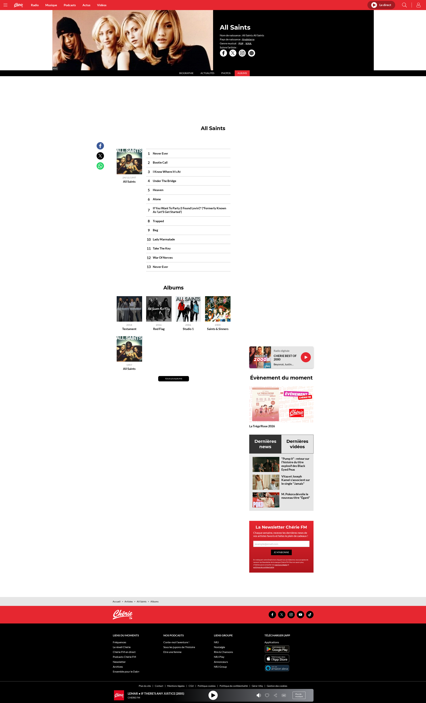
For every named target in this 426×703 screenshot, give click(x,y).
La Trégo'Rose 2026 (262, 426)
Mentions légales (176, 685)
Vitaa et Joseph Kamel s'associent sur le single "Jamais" (295, 479)
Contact (159, 685)
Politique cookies (207, 685)
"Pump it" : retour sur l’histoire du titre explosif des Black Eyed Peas (295, 464)
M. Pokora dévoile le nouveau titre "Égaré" (295, 496)
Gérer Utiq (257, 685)
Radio (35, 5)
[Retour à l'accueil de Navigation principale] (18, 5)
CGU (191, 685)
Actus (86, 5)
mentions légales (281, 565)
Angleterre (248, 39)
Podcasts (70, 5)
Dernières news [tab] (265, 444)
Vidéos (101, 5)
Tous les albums (173, 378)
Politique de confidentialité (234, 685)
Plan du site (145, 685)
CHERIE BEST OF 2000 (285, 357)
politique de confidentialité (263, 567)
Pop (241, 43)
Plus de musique (299, 695)
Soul (249, 43)
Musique (51, 5)
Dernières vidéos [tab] (297, 444)
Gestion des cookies (277, 685)
